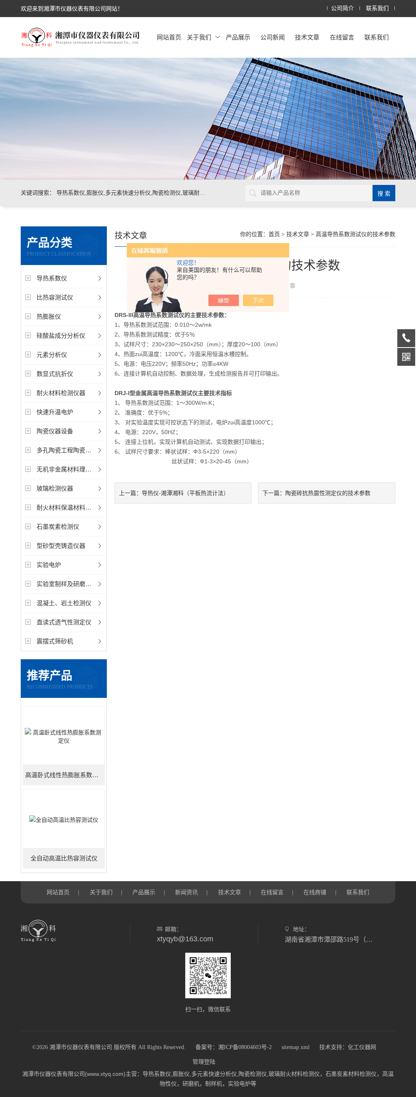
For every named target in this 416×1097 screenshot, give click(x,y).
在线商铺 (314, 892)
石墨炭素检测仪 (58, 526)
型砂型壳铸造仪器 (61, 545)
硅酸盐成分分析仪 (61, 335)
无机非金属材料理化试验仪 (73, 469)
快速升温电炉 (55, 411)
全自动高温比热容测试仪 (64, 858)
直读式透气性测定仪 (64, 622)
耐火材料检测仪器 (61, 392)
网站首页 (169, 37)
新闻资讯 (186, 892)
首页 (274, 234)
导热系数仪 (52, 278)
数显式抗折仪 (55, 373)
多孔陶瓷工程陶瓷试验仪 (70, 450)
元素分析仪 (52, 354)
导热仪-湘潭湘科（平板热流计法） (185, 493)
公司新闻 (272, 37)
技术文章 (307, 37)
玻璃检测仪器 (55, 488)
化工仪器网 (362, 1047)
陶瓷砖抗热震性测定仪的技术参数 (327, 493)
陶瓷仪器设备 (55, 431)
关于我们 (199, 37)
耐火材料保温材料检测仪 (70, 507)
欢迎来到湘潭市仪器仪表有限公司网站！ (72, 8)
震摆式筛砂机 (55, 641)
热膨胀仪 (49, 316)
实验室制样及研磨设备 (67, 583)
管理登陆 (204, 1062)
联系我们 (377, 8)
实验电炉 (49, 564)
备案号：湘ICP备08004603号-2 (233, 1047)
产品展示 (238, 37)
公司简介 (342, 8)
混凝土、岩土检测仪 (64, 603)
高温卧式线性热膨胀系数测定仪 (65, 775)
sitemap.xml (296, 1047)
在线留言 (342, 37)
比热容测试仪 (55, 297)
